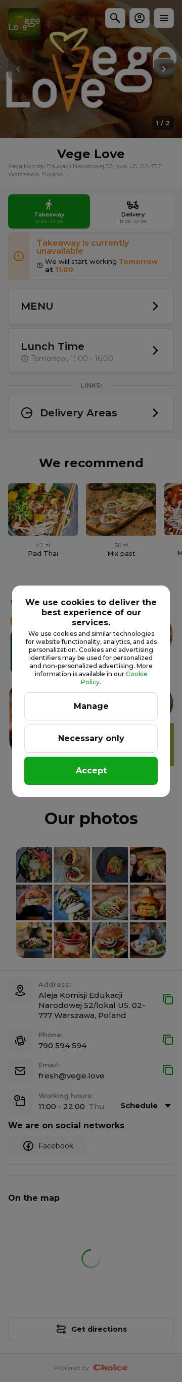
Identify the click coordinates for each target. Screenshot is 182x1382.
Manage (91, 706)
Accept (91, 770)
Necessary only (91, 738)
